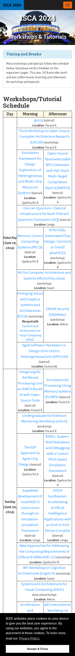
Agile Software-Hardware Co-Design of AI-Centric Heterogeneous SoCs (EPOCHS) (44, 351)
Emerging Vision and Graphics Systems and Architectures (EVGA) (30, 304)
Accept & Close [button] (37, 648)
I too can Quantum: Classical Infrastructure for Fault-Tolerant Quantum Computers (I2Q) (43, 214)
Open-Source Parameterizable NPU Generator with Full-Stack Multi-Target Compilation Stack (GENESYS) (58, 170)
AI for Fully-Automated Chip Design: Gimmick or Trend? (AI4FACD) (57, 241)
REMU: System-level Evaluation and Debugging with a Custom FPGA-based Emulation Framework (58, 453)
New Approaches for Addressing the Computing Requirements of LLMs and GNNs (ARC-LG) (43, 551)
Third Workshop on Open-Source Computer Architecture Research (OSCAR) (44, 136)
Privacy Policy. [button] (29, 638)
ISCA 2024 (12, 5)
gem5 (39, 120)
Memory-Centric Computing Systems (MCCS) (30, 241)
